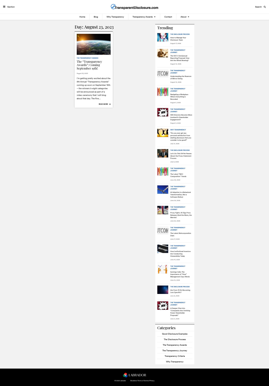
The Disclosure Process (180, 34)
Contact (168, 17)
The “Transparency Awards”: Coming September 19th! (89, 65)
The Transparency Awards (87, 58)
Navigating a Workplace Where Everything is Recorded (179, 96)
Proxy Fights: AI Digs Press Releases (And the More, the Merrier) (181, 215)
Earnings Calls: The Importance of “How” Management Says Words (180, 274)
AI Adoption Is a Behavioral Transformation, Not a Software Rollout (180, 194)
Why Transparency (115, 17)
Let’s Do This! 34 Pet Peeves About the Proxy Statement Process (181, 156)
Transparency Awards (143, 17)
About (183, 17)
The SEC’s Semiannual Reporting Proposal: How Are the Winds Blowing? (179, 58)
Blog (96, 17)
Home (82, 17)
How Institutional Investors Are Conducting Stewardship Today (180, 253)
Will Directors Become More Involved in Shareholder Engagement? (181, 117)
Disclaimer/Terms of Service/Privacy (142, 380)
